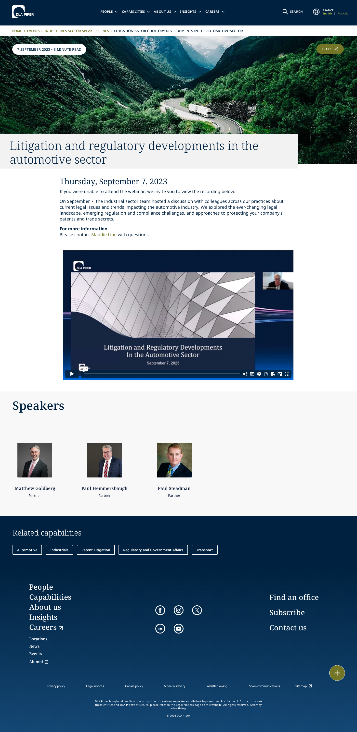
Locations (38, 639)
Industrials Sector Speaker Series (77, 30)
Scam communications (264, 686)
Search (296, 11)
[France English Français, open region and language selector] (316, 11)
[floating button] (337, 673)
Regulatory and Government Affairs (153, 550)
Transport (204, 550)
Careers (212, 11)
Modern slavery (174, 686)
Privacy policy (56, 686)
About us (162, 11)
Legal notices (95, 686)
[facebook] (160, 610)
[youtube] (179, 629)
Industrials (59, 550)
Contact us (288, 627)
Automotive (27, 550)
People (106, 11)
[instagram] (179, 610)
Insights (188, 11)
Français (342, 13)
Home (17, 30)
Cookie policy (134, 686)
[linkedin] (160, 629)
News (34, 646)
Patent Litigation (95, 550)
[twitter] (197, 610)
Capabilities (133, 11)
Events (33, 30)
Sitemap (301, 686)
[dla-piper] (24, 12)
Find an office (294, 597)
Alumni (36, 661)
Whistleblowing (217, 686)
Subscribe (287, 612)
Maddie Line (104, 234)
